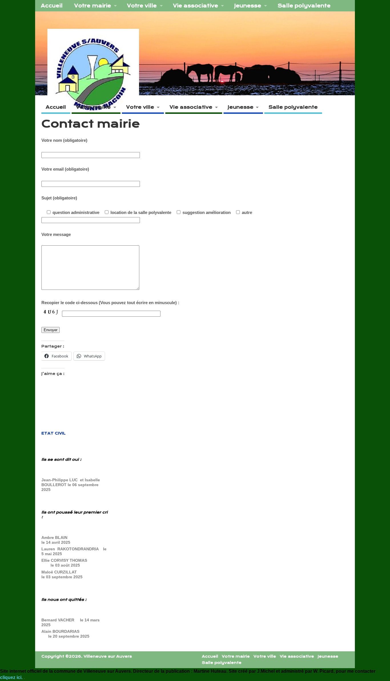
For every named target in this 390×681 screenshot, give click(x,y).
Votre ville (142, 6)
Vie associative (195, 6)
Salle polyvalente (304, 6)
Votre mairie (92, 6)
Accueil (52, 6)
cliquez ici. (12, 677)
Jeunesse (247, 6)
